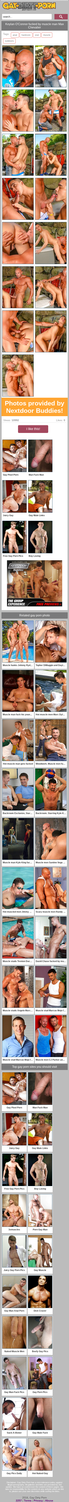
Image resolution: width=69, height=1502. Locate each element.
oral (37, 35)
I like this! (33, 429)
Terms (27, 1500)
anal (15, 35)
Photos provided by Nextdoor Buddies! (34, 407)
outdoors (9, 41)
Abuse (49, 1500)
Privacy (38, 1500)
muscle (46, 35)
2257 (19, 1500)
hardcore (26, 35)
